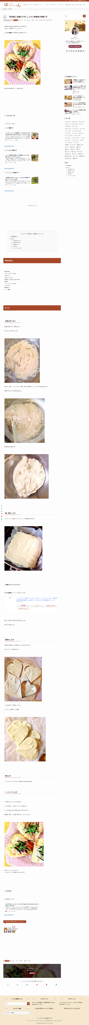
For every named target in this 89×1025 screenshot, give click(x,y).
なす (81, 124)
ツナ (82, 137)
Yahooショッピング (51, 605)
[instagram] (74, 1)
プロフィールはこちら (75, 46)
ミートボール (68, 142)
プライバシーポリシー (39, 1020)
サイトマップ (31, 1020)
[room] (77, 1)
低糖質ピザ (80, 144)
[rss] (85, 1)
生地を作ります (17, 240)
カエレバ (21, 601)
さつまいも (74, 124)
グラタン (68, 133)
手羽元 (72, 149)
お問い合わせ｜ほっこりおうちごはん (53, 1020)
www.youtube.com (8, 914)
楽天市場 (23, 605)
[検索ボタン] (84, 5)
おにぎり (68, 121)
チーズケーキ (75, 137)
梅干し (67, 151)
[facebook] (70, 1)
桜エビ (29, 20)
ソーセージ (77, 135)
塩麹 (67, 149)
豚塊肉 (80, 153)
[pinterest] (79, 1)
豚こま (79, 151)
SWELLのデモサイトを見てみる (72, 1008)
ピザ (25, 20)
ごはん (67, 124)
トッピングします (17, 248)
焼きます (16, 246)
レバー (76, 142)
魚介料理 (15, 20)
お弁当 (74, 121)
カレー (82, 128)
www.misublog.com (9, 146)
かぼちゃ (81, 121)
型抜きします (16, 244)
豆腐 (36, 20)
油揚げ (73, 151)
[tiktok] (76, 1)
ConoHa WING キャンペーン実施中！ (44, 1008)
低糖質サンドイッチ (70, 144)
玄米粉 (33, 20)
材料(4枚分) (14, 236)
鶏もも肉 (68, 158)
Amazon (37, 605)
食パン (75, 156)
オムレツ (75, 128)
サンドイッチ (68, 135)
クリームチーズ (76, 131)
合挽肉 (72, 147)
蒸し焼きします (17, 242)
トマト (67, 140)
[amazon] (83, 1)
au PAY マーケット (23, 608)
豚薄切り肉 (68, 156)
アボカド (68, 128)
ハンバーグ (75, 140)
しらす (21, 20)
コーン (74, 133)
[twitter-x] (72, 1)
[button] (7, 985)
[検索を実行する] (84, 16)
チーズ (67, 137)
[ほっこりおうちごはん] (12, 5)
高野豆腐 (82, 156)
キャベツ (68, 131)
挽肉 (78, 149)
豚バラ (74, 153)
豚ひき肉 (68, 153)
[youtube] (81, 1)
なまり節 (68, 126)
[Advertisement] (32, 216)
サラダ (80, 133)
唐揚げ (78, 147)
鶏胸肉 (75, 158)
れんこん (75, 126)
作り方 (12, 238)
